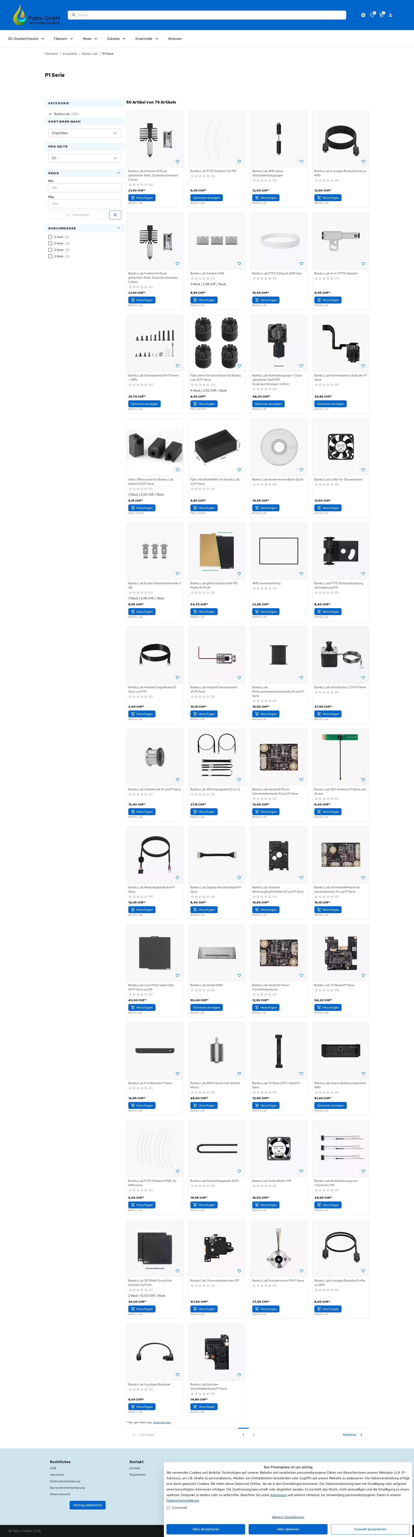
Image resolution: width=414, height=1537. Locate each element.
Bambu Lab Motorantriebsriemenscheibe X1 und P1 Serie (278, 691)
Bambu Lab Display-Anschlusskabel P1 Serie (215, 889)
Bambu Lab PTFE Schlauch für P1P (213, 171)
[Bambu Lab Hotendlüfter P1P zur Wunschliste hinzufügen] (301, 1171)
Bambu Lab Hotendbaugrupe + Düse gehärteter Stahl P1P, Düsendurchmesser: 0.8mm (277, 379)
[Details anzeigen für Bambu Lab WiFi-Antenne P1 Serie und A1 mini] (341, 757)
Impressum (278, 1495)
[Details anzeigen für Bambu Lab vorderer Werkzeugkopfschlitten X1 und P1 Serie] (279, 855)
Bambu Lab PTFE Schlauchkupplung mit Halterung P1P (338, 585)
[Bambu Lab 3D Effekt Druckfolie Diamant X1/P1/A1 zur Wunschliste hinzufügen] (177, 1271)
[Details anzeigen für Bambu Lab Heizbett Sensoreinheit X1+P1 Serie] (217, 655)
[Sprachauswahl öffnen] (363, 15)
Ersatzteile (70, 54)
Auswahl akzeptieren (370, 1529)
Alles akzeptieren (205, 1529)
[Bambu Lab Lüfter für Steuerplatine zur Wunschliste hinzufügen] (363, 470)
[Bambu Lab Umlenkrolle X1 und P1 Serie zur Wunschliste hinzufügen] (177, 779)
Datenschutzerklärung (182, 1500)
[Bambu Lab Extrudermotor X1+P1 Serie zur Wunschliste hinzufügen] (301, 1271)
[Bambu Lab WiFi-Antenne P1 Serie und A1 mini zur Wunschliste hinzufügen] (363, 779)
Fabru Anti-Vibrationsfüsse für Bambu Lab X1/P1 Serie (215, 377)
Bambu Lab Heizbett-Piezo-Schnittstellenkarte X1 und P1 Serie (275, 791)
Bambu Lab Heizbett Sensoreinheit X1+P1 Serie (213, 689)
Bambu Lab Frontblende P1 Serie (150, 1083)
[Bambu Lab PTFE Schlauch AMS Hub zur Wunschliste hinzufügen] (301, 263)
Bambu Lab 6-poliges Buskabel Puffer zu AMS (339, 1283)
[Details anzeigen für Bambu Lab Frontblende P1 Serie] (155, 1051)
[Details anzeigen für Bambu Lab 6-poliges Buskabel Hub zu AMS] (341, 139)
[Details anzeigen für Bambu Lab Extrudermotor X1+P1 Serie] (279, 1248)
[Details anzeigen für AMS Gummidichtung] (279, 551)
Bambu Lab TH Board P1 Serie (334, 985)
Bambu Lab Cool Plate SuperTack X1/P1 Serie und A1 (151, 987)
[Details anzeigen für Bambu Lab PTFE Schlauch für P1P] (217, 139)
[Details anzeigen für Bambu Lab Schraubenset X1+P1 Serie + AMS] (155, 343)
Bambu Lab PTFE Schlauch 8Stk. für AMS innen (152, 1183)
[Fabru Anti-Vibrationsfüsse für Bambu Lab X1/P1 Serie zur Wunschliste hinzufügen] (239, 366)
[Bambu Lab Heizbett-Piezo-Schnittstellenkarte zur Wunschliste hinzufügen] (301, 975)
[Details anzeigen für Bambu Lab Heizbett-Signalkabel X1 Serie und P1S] (155, 655)
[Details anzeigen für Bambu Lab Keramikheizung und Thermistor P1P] (341, 1149)
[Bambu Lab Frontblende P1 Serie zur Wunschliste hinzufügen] (177, 1073)
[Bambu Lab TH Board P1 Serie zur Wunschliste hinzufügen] (363, 975)
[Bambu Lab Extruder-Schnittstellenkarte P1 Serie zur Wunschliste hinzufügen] (239, 1374)
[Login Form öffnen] (390, 15)
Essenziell (179, 1507)
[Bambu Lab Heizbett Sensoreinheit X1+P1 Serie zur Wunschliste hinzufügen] (239, 677)
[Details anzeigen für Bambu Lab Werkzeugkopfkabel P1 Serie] (155, 855)
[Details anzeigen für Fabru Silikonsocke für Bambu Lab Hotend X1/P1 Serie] (155, 447)
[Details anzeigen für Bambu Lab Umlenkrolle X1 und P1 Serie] (155, 757)
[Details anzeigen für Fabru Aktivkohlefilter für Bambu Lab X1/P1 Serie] (217, 447)
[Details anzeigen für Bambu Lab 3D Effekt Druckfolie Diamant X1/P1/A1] (155, 1248)
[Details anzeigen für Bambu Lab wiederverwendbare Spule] (279, 447)
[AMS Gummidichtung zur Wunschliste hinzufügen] (301, 573)
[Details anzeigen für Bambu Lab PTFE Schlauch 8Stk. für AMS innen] (155, 1149)
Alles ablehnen (288, 1529)
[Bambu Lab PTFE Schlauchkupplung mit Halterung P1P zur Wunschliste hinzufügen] (363, 573)
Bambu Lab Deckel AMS (206, 985)
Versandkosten (162, 1422)
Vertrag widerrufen (87, 1505)
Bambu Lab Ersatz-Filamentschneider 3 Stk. (154, 585)
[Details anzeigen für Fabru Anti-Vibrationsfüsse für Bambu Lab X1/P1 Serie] (217, 343)
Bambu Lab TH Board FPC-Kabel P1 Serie (276, 1085)
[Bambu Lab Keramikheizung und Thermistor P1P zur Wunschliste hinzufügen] (363, 1171)
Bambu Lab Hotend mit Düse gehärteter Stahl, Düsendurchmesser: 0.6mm (153, 175)
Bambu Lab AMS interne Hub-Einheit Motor (215, 1085)
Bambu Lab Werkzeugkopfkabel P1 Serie (151, 889)
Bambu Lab (89, 54)
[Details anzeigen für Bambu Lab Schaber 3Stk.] (217, 241)
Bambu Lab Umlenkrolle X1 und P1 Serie (154, 789)
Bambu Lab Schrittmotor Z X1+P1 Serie (340, 687)
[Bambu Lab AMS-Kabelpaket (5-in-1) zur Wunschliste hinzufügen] (239, 779)
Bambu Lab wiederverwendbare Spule (277, 479)
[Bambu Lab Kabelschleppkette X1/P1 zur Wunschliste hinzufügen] (239, 1171)
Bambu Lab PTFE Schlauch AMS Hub (277, 273)
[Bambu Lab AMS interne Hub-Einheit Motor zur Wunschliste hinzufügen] (239, 1073)
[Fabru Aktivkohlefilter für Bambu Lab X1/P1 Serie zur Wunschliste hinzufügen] (239, 470)
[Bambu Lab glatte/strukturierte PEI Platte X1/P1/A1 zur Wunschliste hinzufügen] (239, 573)
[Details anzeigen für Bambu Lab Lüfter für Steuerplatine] (341, 447)
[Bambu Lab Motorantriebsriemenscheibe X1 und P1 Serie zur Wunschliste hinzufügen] (301, 677)
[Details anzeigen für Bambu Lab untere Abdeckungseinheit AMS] (341, 1051)
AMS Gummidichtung (266, 583)
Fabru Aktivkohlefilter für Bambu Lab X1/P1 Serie (215, 481)
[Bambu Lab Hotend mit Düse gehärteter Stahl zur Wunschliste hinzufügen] (177, 161)
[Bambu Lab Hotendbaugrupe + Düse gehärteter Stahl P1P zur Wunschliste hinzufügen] (301, 366)
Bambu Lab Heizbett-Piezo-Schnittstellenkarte (271, 987)
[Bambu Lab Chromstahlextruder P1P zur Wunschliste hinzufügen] (239, 1271)
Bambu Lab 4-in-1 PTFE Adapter (336, 273)
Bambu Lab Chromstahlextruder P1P (214, 1280)
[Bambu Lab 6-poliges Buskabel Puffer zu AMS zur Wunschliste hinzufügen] (363, 1271)
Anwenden (81, 215)
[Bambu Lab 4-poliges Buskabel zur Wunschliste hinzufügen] (177, 1374)
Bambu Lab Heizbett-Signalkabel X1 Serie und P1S (152, 689)
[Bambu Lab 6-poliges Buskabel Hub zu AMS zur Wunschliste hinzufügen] (363, 161)
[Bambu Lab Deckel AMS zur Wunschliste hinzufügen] (239, 975)
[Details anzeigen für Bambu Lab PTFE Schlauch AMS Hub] (279, 241)
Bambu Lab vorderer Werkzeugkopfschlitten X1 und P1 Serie (278, 889)
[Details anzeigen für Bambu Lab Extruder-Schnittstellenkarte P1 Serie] (217, 1352)
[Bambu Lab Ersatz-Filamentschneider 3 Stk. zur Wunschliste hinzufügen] (177, 573)
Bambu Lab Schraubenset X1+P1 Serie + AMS (153, 377)
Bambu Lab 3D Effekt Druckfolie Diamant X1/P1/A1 (150, 1283)
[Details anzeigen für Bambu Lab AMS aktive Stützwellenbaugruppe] (279, 139)
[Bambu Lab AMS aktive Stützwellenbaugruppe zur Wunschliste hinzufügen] (301, 161)
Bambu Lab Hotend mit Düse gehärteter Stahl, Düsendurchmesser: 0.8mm (153, 277)
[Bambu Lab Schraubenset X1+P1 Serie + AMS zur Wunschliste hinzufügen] (177, 366)
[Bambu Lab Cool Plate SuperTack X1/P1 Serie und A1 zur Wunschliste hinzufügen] (177, 975)
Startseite (51, 54)
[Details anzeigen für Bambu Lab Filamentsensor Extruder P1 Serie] (341, 343)
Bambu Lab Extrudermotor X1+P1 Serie (278, 1280)
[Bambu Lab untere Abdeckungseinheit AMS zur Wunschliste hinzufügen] (363, 1073)
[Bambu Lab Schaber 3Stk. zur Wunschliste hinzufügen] (239, 263)
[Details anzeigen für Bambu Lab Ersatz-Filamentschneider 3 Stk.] (155, 551)
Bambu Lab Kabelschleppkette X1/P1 (214, 1181)
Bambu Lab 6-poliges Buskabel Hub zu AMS (340, 173)
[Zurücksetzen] (115, 215)
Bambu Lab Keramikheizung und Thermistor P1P (336, 1183)
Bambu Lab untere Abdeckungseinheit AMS (340, 1085)
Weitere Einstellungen (288, 1517)
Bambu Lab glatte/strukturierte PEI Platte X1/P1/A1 (213, 585)
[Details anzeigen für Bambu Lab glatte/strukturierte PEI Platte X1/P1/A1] (217, 551)
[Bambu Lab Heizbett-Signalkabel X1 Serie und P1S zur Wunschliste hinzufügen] (177, 677)
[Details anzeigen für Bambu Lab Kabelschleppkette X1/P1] (217, 1149)
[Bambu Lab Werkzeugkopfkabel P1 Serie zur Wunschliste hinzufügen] (177, 877)
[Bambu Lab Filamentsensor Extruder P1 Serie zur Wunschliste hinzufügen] (363, 366)
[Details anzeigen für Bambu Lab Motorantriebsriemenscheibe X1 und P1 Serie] (279, 655)
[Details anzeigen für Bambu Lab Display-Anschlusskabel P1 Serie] (217, 855)
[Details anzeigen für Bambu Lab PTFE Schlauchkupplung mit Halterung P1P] (341, 551)
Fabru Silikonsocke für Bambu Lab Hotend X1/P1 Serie (151, 481)
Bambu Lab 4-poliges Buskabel (149, 1384)
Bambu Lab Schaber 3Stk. (207, 273)
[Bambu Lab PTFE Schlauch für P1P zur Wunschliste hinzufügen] (239, 161)
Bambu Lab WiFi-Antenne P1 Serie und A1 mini (340, 791)
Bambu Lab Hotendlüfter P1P (271, 1181)
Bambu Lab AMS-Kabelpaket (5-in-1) (215, 789)
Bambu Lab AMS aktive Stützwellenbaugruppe (267, 173)
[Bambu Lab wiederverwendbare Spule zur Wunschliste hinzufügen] (301, 470)
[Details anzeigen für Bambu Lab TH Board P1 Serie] (341, 953)
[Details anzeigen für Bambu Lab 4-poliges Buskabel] (155, 1352)
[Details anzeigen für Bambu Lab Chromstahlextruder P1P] (217, 1248)
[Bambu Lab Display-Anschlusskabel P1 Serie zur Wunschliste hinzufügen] (239, 877)
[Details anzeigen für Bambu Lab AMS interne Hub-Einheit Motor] (217, 1051)
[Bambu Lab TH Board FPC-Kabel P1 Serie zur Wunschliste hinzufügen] (301, 1073)
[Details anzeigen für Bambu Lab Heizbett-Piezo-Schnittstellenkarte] (279, 953)
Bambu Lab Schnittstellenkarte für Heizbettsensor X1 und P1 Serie (337, 889)
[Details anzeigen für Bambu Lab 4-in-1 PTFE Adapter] (341, 241)
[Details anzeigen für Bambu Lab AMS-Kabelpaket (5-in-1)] (217, 757)
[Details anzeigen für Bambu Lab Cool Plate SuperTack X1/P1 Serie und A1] (155, 953)
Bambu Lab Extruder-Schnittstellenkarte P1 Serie (208, 1386)
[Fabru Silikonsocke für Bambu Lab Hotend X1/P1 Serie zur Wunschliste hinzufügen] (177, 470)
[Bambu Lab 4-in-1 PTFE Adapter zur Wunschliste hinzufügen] (363, 263)
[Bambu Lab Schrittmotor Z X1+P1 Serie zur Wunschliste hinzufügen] (363, 677)
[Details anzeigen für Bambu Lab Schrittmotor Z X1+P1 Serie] (341, 655)
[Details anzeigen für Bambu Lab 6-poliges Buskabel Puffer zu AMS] (341, 1248)
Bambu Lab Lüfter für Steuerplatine (338, 479)
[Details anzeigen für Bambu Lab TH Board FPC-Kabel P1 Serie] (279, 1051)
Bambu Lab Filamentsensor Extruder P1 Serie (340, 377)
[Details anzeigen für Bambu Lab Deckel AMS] (217, 953)
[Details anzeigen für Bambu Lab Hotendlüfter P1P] (279, 1149)
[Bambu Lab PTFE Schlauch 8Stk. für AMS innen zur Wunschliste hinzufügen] (177, 1171)
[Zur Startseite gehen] (37, 15)
